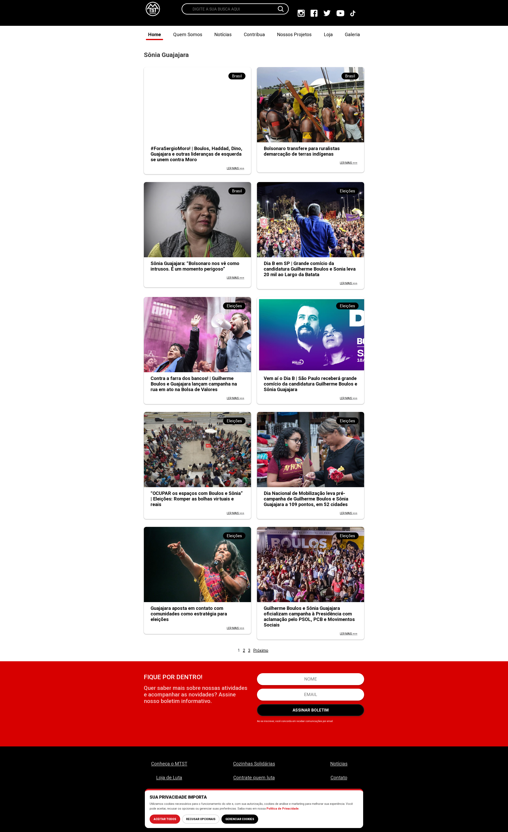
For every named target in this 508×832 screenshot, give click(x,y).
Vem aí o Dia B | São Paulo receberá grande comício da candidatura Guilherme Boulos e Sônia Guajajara (310, 384)
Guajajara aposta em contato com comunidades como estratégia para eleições (189, 613)
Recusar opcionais (201, 819)
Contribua (254, 34)
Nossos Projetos (294, 34)
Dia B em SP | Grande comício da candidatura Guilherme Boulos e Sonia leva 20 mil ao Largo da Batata (310, 269)
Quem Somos (187, 34)
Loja (328, 34)
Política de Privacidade (283, 808)
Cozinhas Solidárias (254, 763)
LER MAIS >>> (235, 168)
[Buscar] (281, 9)
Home (154, 34)
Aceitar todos (165, 819)
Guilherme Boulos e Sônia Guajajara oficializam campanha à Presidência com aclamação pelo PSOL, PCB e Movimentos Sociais (309, 616)
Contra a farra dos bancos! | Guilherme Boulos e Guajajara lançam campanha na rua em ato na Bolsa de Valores (194, 384)
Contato (339, 777)
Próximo (260, 650)
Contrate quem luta (254, 777)
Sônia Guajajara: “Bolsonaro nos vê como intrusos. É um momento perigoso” (195, 266)
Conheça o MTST (169, 763)
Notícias (223, 34)
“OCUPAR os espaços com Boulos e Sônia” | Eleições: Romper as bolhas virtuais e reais (197, 499)
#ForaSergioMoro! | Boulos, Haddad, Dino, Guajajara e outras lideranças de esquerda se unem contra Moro (196, 154)
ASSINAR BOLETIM (310, 710)
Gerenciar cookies (239, 819)
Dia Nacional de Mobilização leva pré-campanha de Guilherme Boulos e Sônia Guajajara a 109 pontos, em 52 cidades (306, 499)
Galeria (352, 34)
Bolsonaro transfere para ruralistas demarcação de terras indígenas (302, 151)
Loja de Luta (169, 777)
